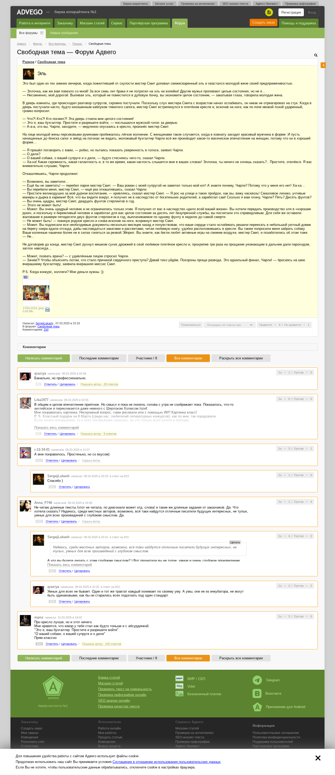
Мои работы (107, 733)
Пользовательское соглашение (276, 733)
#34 (39, 643)
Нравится (265, 324)
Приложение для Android (285, 707)
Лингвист (187, 746)
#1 (25, 276)
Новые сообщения (64, 33)
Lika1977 (41, 400)
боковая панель (323, 65)
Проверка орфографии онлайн (122, 695)
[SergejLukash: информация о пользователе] (29, 74)
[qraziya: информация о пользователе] (25, 376)
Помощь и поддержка (299, 23)
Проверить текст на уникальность (125, 689)
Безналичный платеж (204, 694)
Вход (312, 12)
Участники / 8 (146, 358)
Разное (28, 62)
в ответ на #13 (119, 476)
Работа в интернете (34, 23)
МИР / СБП (196, 679)
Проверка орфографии (300, 3)
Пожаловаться (190, 324)
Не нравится (292, 324)
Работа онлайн (109, 728)
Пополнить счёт (33, 742)
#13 (39, 460)
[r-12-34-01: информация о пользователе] (25, 452)
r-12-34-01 (42, 449)
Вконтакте (273, 693)
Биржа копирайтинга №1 (75, 12)
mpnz (38, 617)
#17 (52, 570)
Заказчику (65, 23)
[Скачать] (47, 310)
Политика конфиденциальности (276, 737)
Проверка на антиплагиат (198, 3)
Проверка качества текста (118, 706)
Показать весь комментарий (56, 428)
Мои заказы (29, 733)
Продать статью (110, 737)
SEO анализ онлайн (114, 700)
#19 (52, 601)
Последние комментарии (99, 358)
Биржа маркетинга (135, 3)
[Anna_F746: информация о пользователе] (25, 506)
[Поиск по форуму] (315, 55)
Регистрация (291, 12)
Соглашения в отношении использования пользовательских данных (167, 762)
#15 (39, 521)
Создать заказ (263, 22)
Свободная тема (51, 62)
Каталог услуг (164, 3)
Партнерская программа (271, 746)
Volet (191, 686)
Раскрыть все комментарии (241, 358)
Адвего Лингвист (267, 3)
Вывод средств (109, 746)
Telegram (273, 680)
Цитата (235, 542)
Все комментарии (188, 358)
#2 (38, 433)
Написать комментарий (43, 358)
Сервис (117, 23)
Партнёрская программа (149, 23)
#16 (52, 486)
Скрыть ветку (91, 460)
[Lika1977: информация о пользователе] (25, 403)
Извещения (29, 737)
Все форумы (28, 33)
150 (46, 329)
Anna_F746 (43, 503)
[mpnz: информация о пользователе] (25, 620)
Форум (180, 23)
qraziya (40, 373)
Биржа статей (109, 677)
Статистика (29, 746)
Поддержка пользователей (273, 742)
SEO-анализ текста (235, 3)
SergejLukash (44, 323)
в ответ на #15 (119, 537)
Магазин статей (92, 23)
